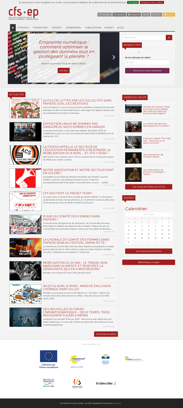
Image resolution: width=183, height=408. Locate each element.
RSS (147, 14)
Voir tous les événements (148, 251)
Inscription (105, 14)
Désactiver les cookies (152, 2)
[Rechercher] (169, 37)
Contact (170, 14)
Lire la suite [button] (109, 115)
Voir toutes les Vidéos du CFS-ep (149, 187)
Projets (56, 27)
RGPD (158, 14)
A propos (23, 27)
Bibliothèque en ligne (148, 262)
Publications (93, 27)
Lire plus (63, 70)
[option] (63, 58)
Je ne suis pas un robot (137, 57)
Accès (120, 27)
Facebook (120, 14)
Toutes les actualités (106, 334)
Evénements (73, 27)
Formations (40, 27)
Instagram (135, 14)
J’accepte (133, 2)
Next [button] (114, 57)
